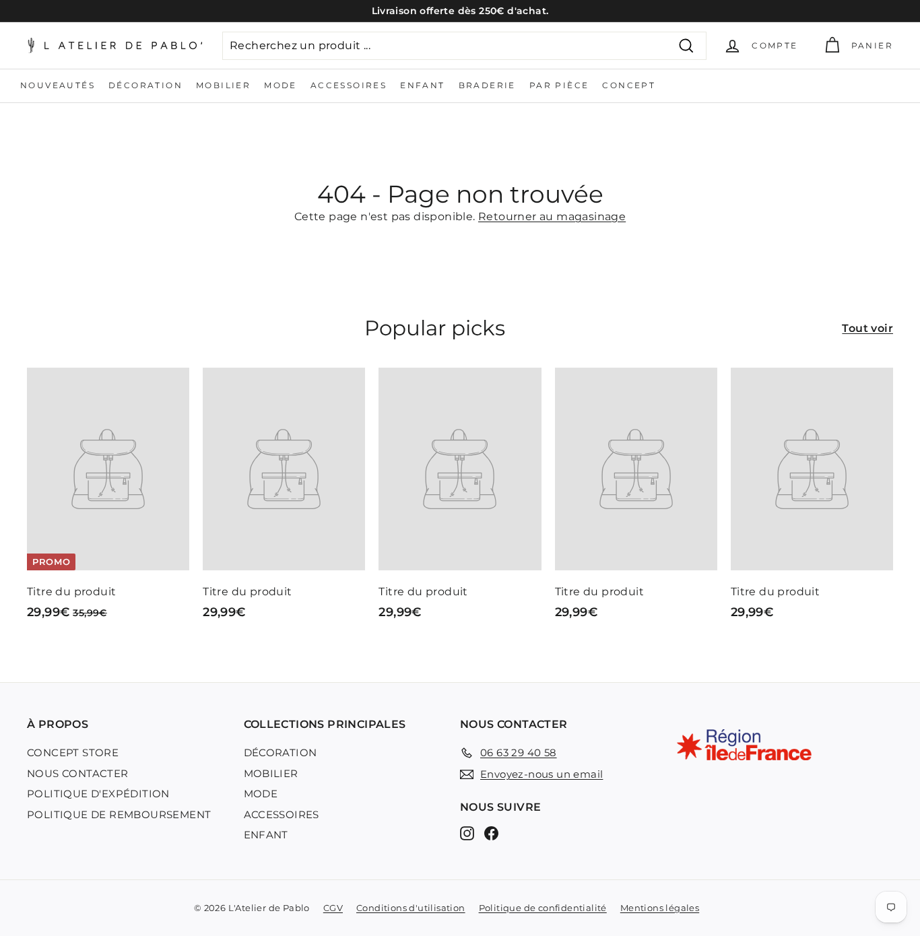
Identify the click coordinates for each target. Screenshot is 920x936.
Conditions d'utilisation (410, 907)
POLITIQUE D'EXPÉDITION (98, 793)
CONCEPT (628, 85)
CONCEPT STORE (73, 752)
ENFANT (422, 85)
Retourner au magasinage (552, 216)
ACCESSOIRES (348, 85)
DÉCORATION (145, 85)
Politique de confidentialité (543, 907)
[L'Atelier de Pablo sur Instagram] (467, 833)
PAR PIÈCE (559, 85)
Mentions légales (659, 907)
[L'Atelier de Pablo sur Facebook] (491, 833)
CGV (333, 907)
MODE (280, 85)
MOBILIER (223, 85)
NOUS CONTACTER (78, 773)
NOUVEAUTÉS (57, 85)
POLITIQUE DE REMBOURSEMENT (119, 814)
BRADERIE (487, 85)
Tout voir (867, 328)
